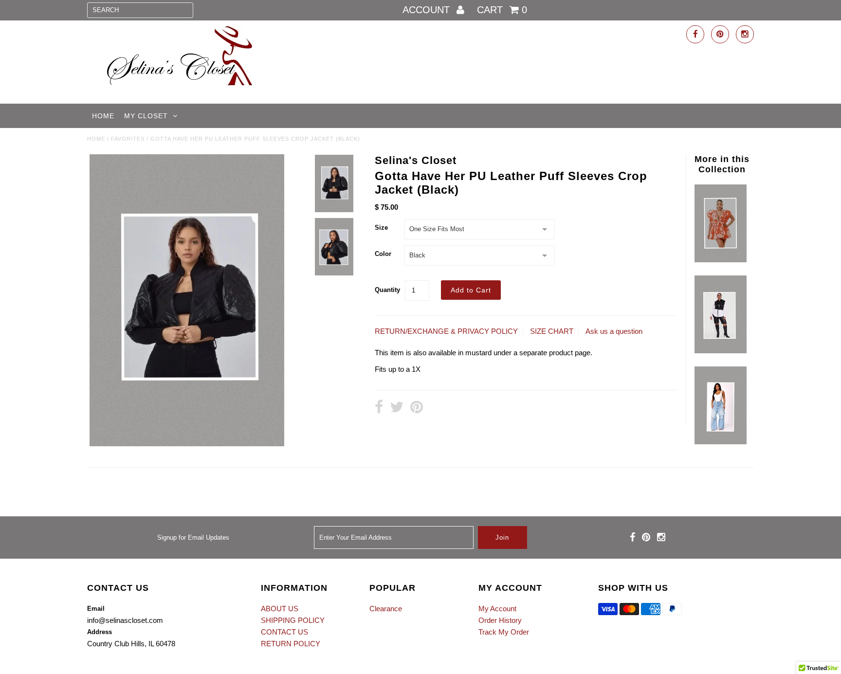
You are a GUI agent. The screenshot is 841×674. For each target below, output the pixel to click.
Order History (500, 620)
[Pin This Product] (416, 408)
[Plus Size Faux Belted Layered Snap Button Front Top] (721, 350)
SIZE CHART (551, 331)
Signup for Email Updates (193, 537)
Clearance (385, 608)
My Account (497, 608)
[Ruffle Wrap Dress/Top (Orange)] (721, 259)
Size (381, 227)
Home (103, 116)
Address (99, 632)
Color (383, 253)
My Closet (146, 116)
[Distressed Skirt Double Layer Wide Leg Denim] (721, 441)
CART (502, 9)
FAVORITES (128, 139)
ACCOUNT (427, 9)
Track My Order (503, 632)
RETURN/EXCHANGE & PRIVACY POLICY (446, 331)
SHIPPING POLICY (293, 620)
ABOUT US (279, 608)
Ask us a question (613, 331)
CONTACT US (284, 632)
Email (96, 608)
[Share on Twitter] (396, 408)
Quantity (387, 289)
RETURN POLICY (290, 643)
